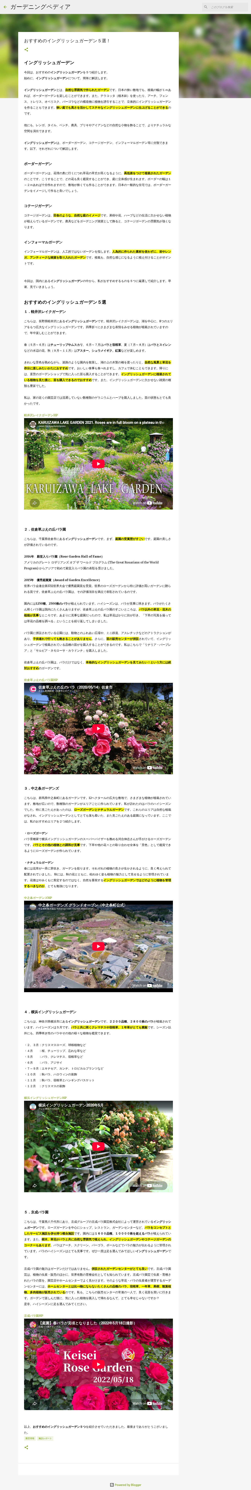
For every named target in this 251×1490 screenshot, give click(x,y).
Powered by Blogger (127, 1485)
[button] (26, 49)
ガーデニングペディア (40, 6)
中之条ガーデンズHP (38, 898)
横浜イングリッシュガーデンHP (45, 1098)
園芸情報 (30, 1438)
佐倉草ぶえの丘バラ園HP (41, 680)
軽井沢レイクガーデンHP (41, 415)
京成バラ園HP (33, 1316)
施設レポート (45, 1438)
